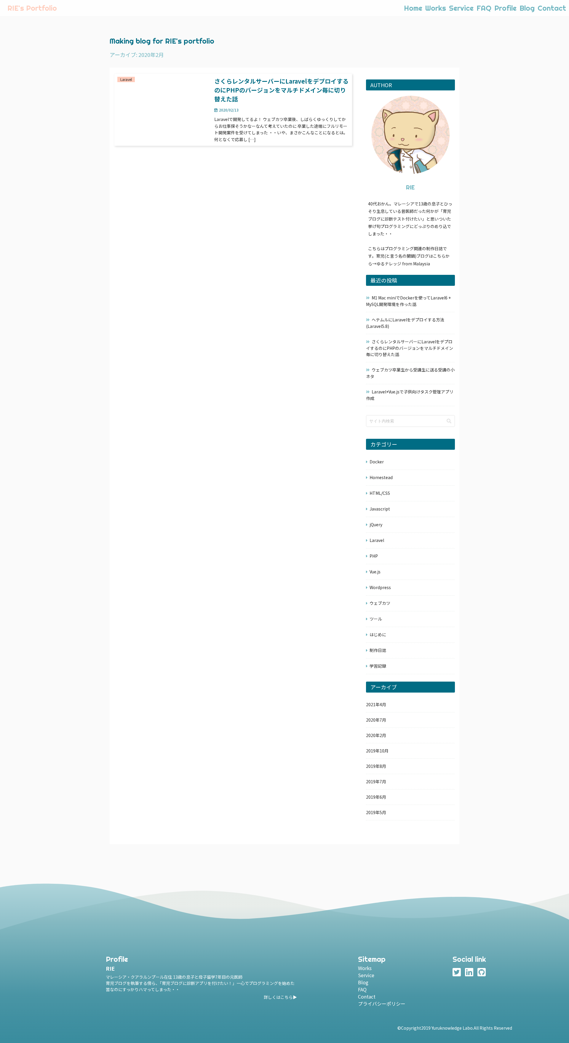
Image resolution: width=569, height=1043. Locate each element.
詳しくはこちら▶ (280, 997)
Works (435, 8)
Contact (552, 8)
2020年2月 (376, 735)
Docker (377, 462)
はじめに (378, 634)
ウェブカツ (380, 603)
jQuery (376, 524)
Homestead (381, 477)
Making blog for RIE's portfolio (162, 40)
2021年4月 (376, 704)
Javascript (380, 509)
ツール (376, 619)
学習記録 (378, 666)
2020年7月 (376, 720)
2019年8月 (376, 766)
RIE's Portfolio (32, 8)
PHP (374, 556)
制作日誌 (378, 650)
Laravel (377, 540)
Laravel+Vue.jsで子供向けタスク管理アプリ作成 (409, 395)
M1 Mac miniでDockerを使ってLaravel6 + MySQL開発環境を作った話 (408, 301)
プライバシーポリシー (381, 1003)
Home (413, 8)
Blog (527, 8)
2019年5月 (376, 812)
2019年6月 (376, 797)
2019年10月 (377, 751)
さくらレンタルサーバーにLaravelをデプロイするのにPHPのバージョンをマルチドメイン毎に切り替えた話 (409, 348)
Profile (505, 8)
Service (461, 8)
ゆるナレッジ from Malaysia (403, 264)
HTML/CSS (380, 493)
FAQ (484, 8)
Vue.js (375, 572)
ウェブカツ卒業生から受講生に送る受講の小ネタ (410, 373)
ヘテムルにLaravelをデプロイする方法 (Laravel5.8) (405, 323)
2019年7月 (376, 781)
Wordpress (380, 587)
